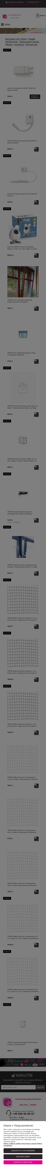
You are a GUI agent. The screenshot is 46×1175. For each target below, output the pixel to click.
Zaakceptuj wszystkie (23, 1162)
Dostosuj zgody (23, 1157)
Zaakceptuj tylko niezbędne (23, 1150)
